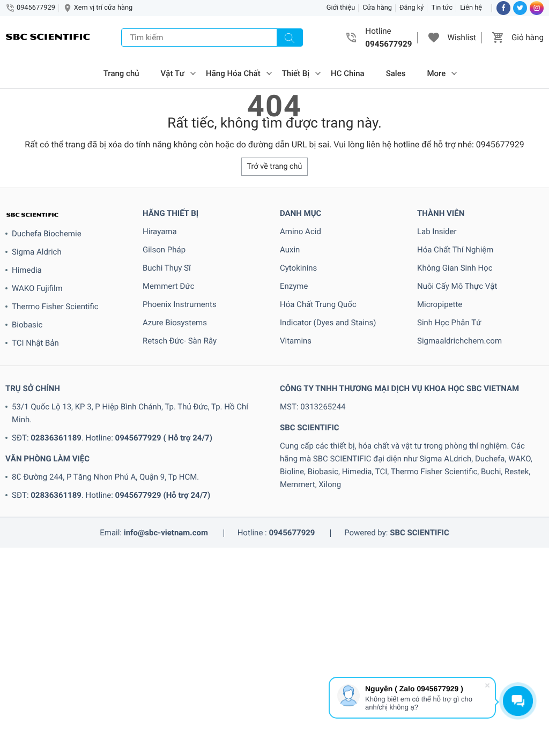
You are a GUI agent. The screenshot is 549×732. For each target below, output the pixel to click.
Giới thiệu (341, 8)
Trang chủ (121, 73)
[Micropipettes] (48, 37)
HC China (348, 73)
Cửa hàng (377, 8)
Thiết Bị (295, 73)
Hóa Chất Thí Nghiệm (455, 250)
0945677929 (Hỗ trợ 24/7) (163, 495)
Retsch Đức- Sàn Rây (180, 341)
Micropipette (439, 304)
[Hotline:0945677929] (351, 37)
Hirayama (160, 231)
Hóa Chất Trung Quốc (318, 304)
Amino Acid (300, 231)
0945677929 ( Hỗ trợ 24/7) (163, 438)
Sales (396, 73)
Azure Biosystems (175, 322)
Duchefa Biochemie (46, 233)
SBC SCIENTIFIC (419, 532)
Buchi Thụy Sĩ (167, 268)
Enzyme (294, 286)
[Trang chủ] (68, 214)
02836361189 (56, 438)
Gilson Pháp (164, 250)
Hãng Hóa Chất (233, 73)
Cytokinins (298, 268)
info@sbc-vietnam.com (166, 532)
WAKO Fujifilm (37, 288)
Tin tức (441, 8)
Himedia (27, 270)
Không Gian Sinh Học (455, 268)
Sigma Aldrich (37, 252)
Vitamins (295, 341)
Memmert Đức (169, 286)
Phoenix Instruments (180, 304)
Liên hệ (471, 8)
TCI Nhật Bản (35, 343)
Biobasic (27, 325)
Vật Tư (172, 73)
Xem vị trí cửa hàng (103, 8)
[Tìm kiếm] (289, 37)
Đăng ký (411, 8)
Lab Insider (437, 231)
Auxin (290, 250)
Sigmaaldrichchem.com (459, 341)
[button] (433, 37)
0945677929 (36, 8)
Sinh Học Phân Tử (449, 322)
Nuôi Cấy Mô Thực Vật (457, 286)
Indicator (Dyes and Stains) (328, 322)
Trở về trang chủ (274, 166)
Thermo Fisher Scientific (55, 306)
